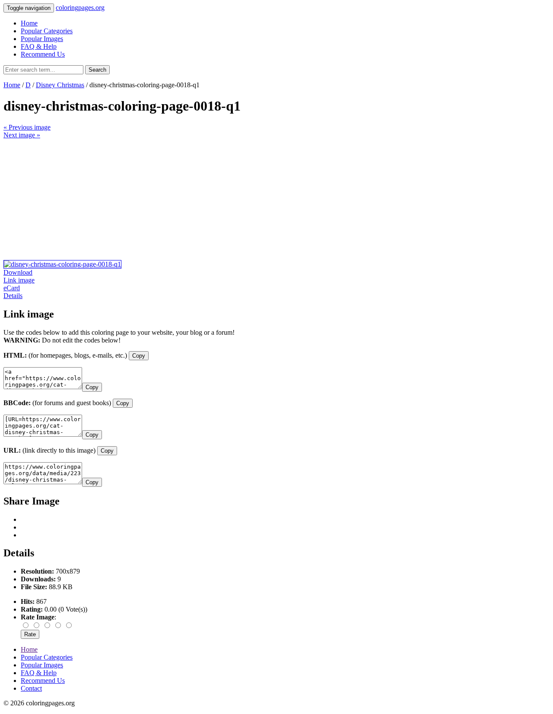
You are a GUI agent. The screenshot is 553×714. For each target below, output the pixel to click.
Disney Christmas (60, 85)
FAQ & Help (39, 46)
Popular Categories (47, 31)
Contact (31, 688)
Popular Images (42, 38)
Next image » (21, 135)
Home (29, 23)
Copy (138, 355)
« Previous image (27, 127)
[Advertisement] (262, 199)
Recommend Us (43, 54)
